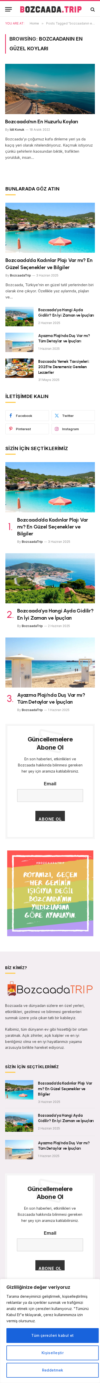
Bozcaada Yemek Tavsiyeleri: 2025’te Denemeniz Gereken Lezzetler (63, 367)
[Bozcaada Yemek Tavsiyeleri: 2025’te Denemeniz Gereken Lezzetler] (19, 368)
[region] (50, 1331)
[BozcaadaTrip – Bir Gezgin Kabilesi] (50, 9)
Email (50, 783)
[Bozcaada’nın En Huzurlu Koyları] (50, 89)
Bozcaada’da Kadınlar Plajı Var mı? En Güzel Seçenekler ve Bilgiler (52, 527)
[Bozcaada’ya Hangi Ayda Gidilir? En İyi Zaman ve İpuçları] (19, 316)
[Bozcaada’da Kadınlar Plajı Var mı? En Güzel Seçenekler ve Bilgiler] (50, 228)
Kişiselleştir (53, 1353)
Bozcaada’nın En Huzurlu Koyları (41, 121)
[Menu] (8, 9)
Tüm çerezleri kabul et (52, 1335)
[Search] (92, 9)
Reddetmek (52, 1370)
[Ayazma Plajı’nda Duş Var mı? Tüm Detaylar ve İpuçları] (19, 342)
